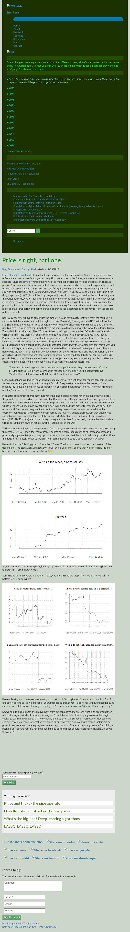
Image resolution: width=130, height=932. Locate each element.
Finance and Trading (19, 269)
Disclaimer (19, 241)
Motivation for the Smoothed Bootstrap (34, 196)
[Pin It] (7, 863)
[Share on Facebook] (3, 863)
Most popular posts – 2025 (27, 209)
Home (16, 25)
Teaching (18, 35)
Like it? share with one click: (23, 842)
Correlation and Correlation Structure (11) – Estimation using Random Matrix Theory (58, 206)
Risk (33, 269)
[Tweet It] (5, 863)
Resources (19, 39)
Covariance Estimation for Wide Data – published (39, 199)
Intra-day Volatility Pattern (21, 168)
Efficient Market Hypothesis (16, 275)
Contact (17, 46)
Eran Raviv (13, 12)
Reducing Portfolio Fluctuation (23, 173)
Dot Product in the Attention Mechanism (34, 216)
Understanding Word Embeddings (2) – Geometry (39, 219)
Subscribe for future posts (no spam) (22, 772)
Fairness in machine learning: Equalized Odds (37, 203)
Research (18, 32)
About (16, 29)
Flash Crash (13, 178)
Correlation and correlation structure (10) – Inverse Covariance (46, 213)
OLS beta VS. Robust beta (20, 183)
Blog (15, 42)
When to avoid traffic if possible (23, 163)
